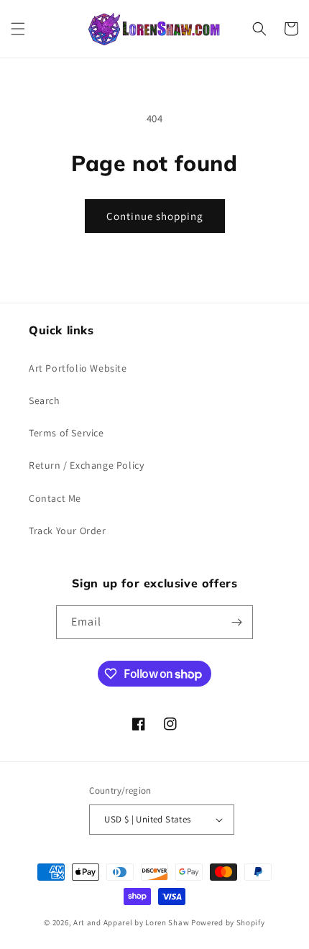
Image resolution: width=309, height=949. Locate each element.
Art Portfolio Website (78, 368)
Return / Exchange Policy (86, 465)
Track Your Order (67, 530)
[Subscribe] (236, 622)
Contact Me (55, 498)
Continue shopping (154, 216)
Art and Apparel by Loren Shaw (131, 922)
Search (44, 400)
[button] (18, 29)
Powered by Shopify (228, 922)
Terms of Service (66, 432)
